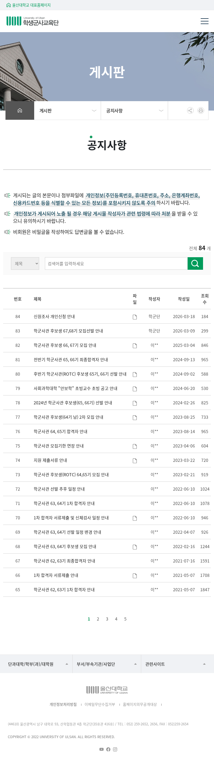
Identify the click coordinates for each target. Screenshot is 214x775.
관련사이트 (155, 664)
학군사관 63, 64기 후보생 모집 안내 (65, 546)
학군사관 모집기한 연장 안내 (59, 446)
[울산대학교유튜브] (101, 749)
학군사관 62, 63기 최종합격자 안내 (64, 561)
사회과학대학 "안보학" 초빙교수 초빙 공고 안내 (75, 388)
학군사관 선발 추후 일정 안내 (59, 489)
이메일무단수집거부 (100, 704)
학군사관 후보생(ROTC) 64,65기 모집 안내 (71, 474)
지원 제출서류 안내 (50, 460)
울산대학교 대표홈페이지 (31, 5)
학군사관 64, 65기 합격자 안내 (60, 431)
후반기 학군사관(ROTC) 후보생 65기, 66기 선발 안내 (80, 374)
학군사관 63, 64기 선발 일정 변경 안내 (67, 532)
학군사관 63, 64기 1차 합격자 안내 (64, 503)
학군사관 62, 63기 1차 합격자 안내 (64, 589)
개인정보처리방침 (63, 704)
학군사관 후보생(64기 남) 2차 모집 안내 (68, 417)
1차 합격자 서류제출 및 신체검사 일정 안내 (71, 517)
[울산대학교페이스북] (108, 749)
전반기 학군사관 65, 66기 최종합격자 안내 (71, 359)
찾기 (195, 263)
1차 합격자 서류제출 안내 (56, 575)
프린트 (201, 110)
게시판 (45, 110)
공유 (190, 110)
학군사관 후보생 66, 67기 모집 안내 (65, 345)
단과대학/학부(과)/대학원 (31, 664)
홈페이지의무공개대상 (140, 704)
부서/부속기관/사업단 (96, 664)
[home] (19, 110)
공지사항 (114, 110)
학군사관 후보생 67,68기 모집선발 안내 (68, 331)
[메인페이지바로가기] (33, 21)
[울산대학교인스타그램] (115, 749)
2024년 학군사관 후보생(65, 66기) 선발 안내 (73, 402)
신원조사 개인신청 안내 (54, 316)
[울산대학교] (107, 690)
